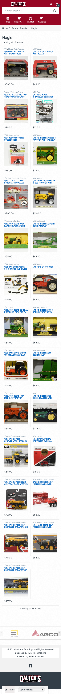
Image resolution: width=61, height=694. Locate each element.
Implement (40, 221)
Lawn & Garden (14, 221)
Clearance (41, 22)
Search (54, 10)
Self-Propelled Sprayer (17, 178)
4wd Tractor (19, 92)
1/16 (5, 49)
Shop (8, 22)
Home (5, 28)
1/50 (6, 264)
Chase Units (12, 49)
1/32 (12, 92)
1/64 (34, 92)
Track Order (19, 22)
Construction (13, 135)
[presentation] (59, 633)
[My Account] (51, 4)
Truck (39, 92)
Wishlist (30, 22)
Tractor (21, 49)
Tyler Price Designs (37, 653)
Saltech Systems (36, 656)
